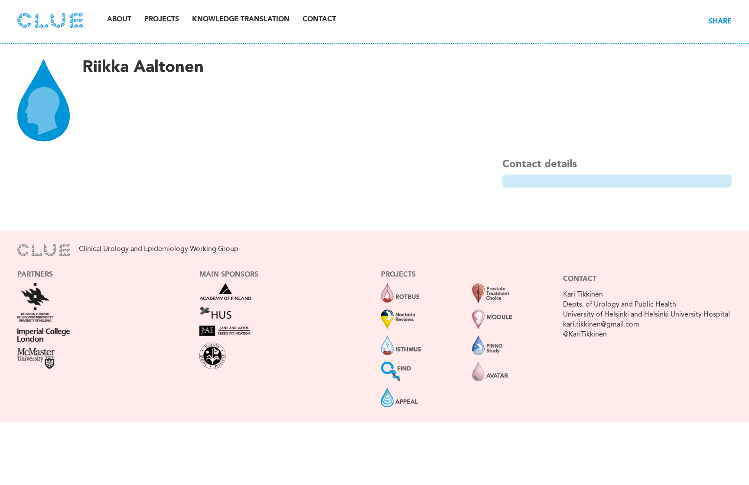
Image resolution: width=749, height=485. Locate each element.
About (119, 19)
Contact (319, 19)
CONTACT (579, 279)
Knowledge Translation (241, 19)
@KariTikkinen (585, 334)
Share (720, 21)
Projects (161, 19)
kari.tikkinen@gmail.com (601, 324)
